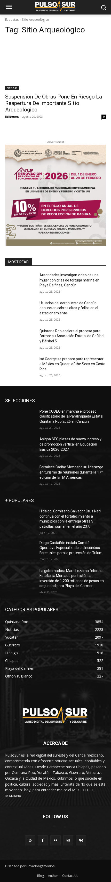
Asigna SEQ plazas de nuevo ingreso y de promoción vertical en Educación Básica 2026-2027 (70, 444)
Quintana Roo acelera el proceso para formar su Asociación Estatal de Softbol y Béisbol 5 (71, 336)
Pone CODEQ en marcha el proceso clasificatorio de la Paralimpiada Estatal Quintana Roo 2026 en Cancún (71, 416)
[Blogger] (30, 840)
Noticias (12, 88)
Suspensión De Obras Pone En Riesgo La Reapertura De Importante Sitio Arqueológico (53, 103)
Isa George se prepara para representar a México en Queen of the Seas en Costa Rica (72, 364)
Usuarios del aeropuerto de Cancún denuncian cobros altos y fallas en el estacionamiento (68, 308)
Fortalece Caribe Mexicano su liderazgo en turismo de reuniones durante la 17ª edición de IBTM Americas (71, 472)
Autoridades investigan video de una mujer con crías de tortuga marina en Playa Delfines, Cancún (69, 280)
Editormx (12, 116)
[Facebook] (43, 840)
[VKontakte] (81, 840)
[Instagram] (68, 840)
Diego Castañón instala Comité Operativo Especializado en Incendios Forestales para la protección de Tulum (70, 548)
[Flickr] (55, 840)
